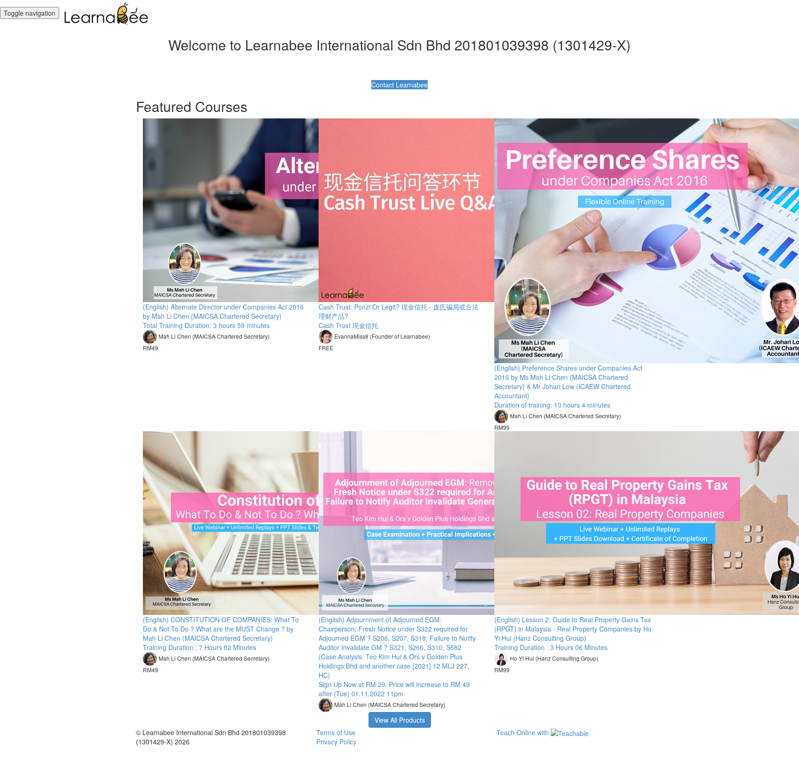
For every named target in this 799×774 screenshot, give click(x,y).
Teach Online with (524, 732)
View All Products (400, 719)
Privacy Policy (336, 741)
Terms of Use (336, 732)
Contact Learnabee (399, 84)
